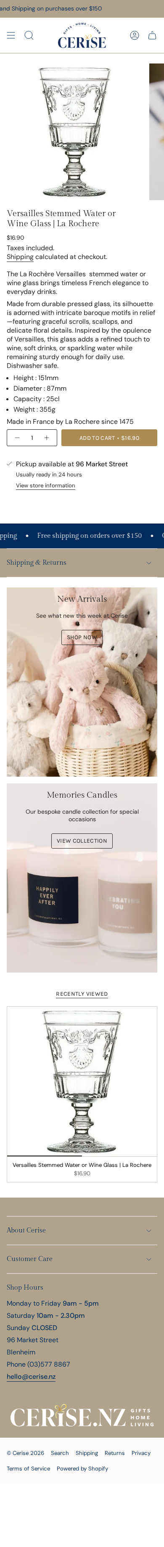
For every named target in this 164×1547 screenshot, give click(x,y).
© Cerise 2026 (25, 1453)
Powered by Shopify (82, 1468)
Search (60, 1453)
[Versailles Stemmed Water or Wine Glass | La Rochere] (82, 1081)
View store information (45, 485)
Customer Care (30, 1259)
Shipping (20, 256)
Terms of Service (28, 1468)
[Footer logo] (82, 1415)
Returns (115, 1453)
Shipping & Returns (36, 563)
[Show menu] (11, 35)
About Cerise (26, 1231)
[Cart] (152, 35)
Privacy (141, 1453)
